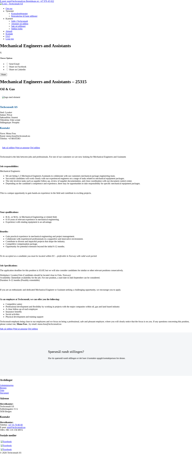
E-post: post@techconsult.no (13, 1)
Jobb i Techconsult (19, 21)
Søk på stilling (8, 147)
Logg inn (10, 39)
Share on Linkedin (17, 69)
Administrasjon (6, 385)
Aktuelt (9, 31)
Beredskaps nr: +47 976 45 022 (40, 1)
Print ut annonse (22, 147)
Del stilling (35, 147)
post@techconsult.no (16, 427)
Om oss (9, 8)
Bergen (3, 388)
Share (3, 75)
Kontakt (9, 34)
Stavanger (4, 393)
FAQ (8, 36)
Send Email (14, 64)
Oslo (2, 390)
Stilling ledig (16, 29)
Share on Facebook (17, 66)
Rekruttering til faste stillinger (24, 16)
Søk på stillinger (18, 26)
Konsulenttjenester (19, 13)
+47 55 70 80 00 (15, 425)
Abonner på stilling (19, 23)
